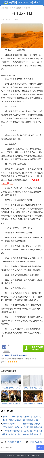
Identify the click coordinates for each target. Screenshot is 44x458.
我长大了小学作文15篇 (11, 434)
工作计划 (27, 8)
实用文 (18, 8)
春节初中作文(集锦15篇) (32, 434)
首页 (11, 8)
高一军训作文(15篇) (30, 420)
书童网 (18, 455)
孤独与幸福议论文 (9, 424)
